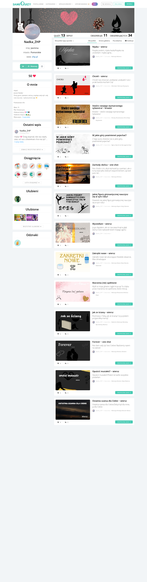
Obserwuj (29, 66)
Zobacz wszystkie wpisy (31, 150)
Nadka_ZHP (25, 130)
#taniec (126, 206)
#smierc (124, 351)
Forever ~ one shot (101, 341)
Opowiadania (82, 4)
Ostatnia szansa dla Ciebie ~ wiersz (109, 400)
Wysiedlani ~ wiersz (102, 223)
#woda (126, 263)
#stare (119, 263)
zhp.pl (35, 56)
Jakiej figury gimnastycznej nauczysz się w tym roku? (110, 195)
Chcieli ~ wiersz (99, 76)
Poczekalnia (117, 41)
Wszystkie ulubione (31, 226)
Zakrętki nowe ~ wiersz (103, 253)
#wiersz (119, 56)
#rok (125, 118)
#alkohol (114, 322)
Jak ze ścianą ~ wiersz (102, 312)
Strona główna (104, 41)
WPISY (69, 35)
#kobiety (125, 322)
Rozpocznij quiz (123, 68)
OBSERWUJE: (99, 35)
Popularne (38, 4)
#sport (119, 206)
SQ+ (94, 4)
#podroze (118, 145)
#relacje (119, 410)
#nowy (114, 118)
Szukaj (107, 4)
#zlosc (128, 410)
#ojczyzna (126, 86)
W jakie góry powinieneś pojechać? (109, 135)
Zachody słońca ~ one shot (105, 164)
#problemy (99, 324)
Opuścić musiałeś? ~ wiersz (105, 371)
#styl (128, 118)
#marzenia (120, 292)
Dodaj (129, 4)
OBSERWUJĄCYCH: (121, 35)
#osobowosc (120, 118)
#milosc (119, 177)
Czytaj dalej (26, 117)
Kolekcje (130, 41)
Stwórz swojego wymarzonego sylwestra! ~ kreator (107, 106)
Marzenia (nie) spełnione (104, 282)
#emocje (114, 56)
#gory (113, 145)
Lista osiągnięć (31, 183)
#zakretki (98, 265)
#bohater (114, 86)
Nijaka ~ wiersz (99, 46)
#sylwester (99, 120)
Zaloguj (118, 4)
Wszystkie (92, 41)
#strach (124, 410)
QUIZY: (59, 35)
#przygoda (125, 145)
